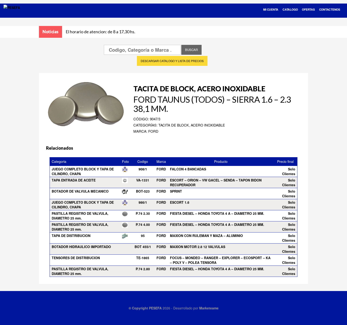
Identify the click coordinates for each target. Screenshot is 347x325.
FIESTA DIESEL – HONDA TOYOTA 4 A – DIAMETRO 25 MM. (217, 213)
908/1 (143, 169)
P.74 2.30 (143, 213)
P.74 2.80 (143, 268)
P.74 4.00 (143, 224)
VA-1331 (142, 180)
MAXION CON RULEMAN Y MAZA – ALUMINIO (206, 235)
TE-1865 (142, 257)
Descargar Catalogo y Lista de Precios (172, 61)
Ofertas (308, 9)
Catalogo (290, 9)
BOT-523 (143, 191)
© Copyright (139, 308)
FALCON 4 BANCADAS (188, 169)
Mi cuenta (270, 9)
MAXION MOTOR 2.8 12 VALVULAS (197, 246)
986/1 (143, 202)
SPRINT (176, 191)
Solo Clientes (288, 171)
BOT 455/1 (143, 246)
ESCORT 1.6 (179, 202)
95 (143, 235)
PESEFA (155, 308)
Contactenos (329, 9)
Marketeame (209, 308)
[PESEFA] (12, 13)
